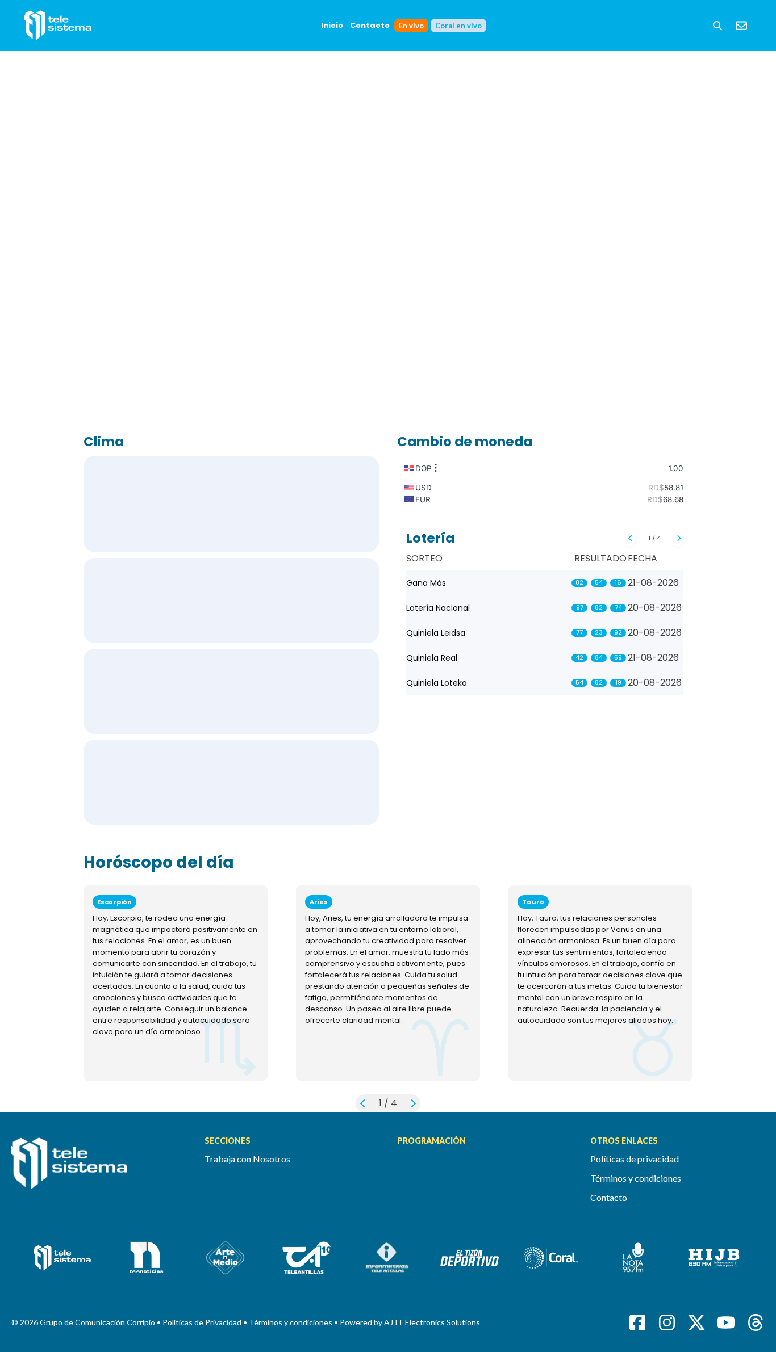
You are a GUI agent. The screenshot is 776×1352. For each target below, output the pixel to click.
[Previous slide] (630, 538)
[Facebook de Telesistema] (637, 1322)
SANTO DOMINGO (231, 504)
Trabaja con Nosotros (247, 1158)
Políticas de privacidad (634, 1158)
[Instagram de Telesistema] (667, 1322)
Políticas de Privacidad (202, 1322)
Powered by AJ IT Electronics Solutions (410, 1322)
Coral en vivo (458, 25)
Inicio (332, 25)
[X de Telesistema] (696, 1322)
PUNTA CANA (231, 600)
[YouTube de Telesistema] (726, 1322)
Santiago (231, 691)
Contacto (370, 25)
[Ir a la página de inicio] (98, 1169)
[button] (717, 25)
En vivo (411, 25)
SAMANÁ (231, 782)
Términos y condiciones (635, 1178)
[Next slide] (678, 538)
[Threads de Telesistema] (755, 1322)
